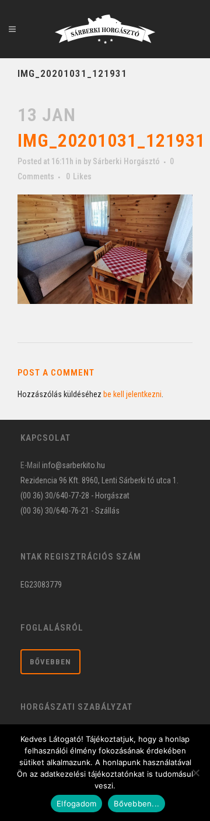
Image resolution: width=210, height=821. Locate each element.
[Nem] (195, 772)
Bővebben (50, 661)
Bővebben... (136, 803)
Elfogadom (76, 803)
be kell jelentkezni (132, 394)
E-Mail (30, 465)
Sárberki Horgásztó (126, 161)
